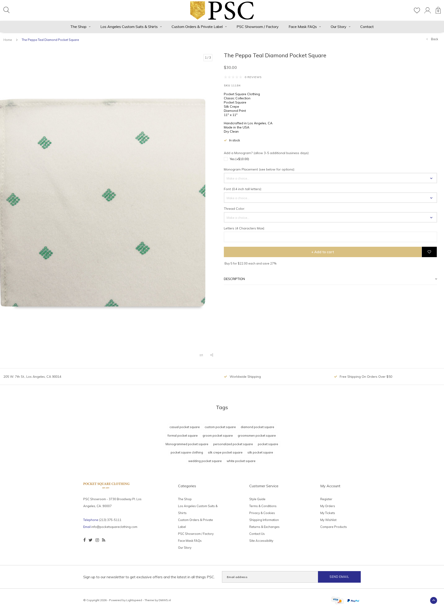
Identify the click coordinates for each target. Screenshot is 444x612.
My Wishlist (328, 520)
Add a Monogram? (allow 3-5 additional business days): (266, 153)
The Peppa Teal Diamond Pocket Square (50, 40)
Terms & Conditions (263, 506)
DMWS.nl (165, 600)
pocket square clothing (187, 452)
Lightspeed (134, 600)
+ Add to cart (322, 252)
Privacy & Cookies (262, 513)
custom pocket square (220, 427)
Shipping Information (264, 520)
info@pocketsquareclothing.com (114, 527)
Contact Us (257, 534)
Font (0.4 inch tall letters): (243, 189)
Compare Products (333, 527)
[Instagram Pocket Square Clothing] (97, 540)
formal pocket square (183, 435)
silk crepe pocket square (225, 452)
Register (326, 499)
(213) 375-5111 (110, 520)
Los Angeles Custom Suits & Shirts (129, 26)
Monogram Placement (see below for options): (259, 169)
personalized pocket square (233, 444)
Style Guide (257, 499)
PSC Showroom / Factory (258, 26)
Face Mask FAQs (303, 26)
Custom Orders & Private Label (197, 26)
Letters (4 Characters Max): (244, 228)
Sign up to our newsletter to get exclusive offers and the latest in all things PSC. (149, 577)
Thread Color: (234, 209)
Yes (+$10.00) (239, 159)
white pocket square (241, 461)
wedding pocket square (205, 461)
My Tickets (327, 513)
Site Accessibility (261, 540)
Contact (367, 26)
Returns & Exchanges (264, 527)
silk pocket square (260, 452)
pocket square (268, 444)
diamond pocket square (257, 427)
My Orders (327, 506)
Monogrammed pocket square (187, 444)
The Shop (78, 26)
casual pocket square (185, 427)
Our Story (338, 26)
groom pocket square (218, 435)
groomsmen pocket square (257, 435)
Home (7, 40)
